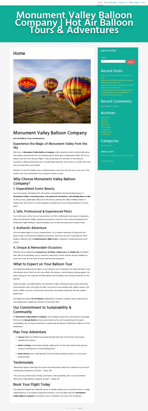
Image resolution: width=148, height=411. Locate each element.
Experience (123, 2)
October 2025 (106, 134)
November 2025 (106, 132)
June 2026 (104, 122)
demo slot (105, 155)
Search (103, 58)
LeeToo (80, 408)
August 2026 (105, 117)
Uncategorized (106, 145)
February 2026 (106, 127)
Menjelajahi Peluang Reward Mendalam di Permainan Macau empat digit (115, 93)
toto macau (129, 155)
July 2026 (104, 120)
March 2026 (105, 124)
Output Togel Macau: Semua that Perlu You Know (116, 76)
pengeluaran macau (116, 155)
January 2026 (105, 129)
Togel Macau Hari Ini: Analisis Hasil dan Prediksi (116, 90)
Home (100, 2)
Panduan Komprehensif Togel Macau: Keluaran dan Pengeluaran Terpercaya (117, 81)
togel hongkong (107, 161)
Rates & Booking (110, 2)
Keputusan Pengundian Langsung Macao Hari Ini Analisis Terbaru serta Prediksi (117, 86)
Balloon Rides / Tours (137, 2)
